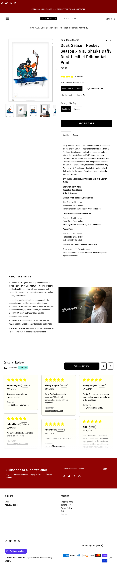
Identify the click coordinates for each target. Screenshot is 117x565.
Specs (75, 135)
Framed (77, 109)
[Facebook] (2, 4)
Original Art (80, 95)
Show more (57, 446)
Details (65, 135)
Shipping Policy (67, 502)
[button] (67, 77)
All (37, 28)
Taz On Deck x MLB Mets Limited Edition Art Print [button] (92, 408)
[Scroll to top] (111, 557)
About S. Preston (12, 505)
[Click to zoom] (52, 43)
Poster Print (67, 95)
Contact (64, 514)
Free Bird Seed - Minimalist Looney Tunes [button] (17, 405)
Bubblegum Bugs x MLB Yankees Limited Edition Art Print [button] (56, 410)
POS (34, 557)
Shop (7, 502)
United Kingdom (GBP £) (92, 545)
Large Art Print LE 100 (94, 88)
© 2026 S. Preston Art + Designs (18, 557)
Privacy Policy (66, 508)
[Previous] (4, 70)
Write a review (81, 366)
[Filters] (104, 366)
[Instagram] (15, 4)
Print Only (66, 109)
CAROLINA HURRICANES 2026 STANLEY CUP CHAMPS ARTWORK (58, 9)
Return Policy (66, 505)
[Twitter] (6, 4)
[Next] (57, 70)
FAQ (62, 511)
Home (31, 28)
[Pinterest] (10, 4)
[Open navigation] (13, 18)
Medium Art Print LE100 (71, 88)
